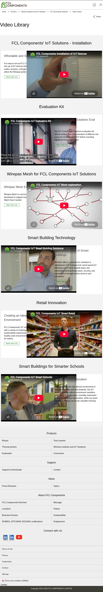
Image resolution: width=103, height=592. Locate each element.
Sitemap (5, 574)
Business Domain (10, 515)
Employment (59, 521)
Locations (6, 509)
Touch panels (59, 441)
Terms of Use (7, 549)
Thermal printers (9, 447)
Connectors (59, 453)
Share (98, 16)
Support (51, 462)
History (57, 509)
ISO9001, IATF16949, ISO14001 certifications (22, 521)
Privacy (5, 555)
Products (52, 433)
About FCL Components (51, 495)
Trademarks (7, 562)
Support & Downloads (12, 470)
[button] (94, 5)
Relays (5, 441)
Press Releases (9, 486)
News (51, 478)
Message (58, 502)
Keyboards (7, 453)
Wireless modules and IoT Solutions (70, 447)
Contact (57, 470)
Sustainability (60, 515)
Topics (56, 486)
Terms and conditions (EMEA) (16, 581)
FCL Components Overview (14, 502)
